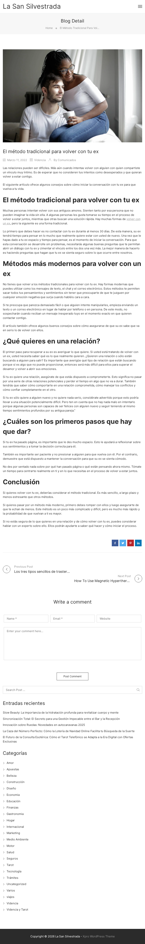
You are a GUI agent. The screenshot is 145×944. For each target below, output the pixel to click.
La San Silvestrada (32, 6)
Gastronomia (15, 814)
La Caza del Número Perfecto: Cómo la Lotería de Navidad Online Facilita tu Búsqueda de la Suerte (69, 731)
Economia (13, 795)
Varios (11, 890)
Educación (13, 801)
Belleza (11, 775)
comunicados (67, 160)
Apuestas (13, 769)
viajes (10, 897)
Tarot (10, 865)
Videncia (40, 160)
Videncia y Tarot (17, 909)
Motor (11, 846)
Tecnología (14, 871)
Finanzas (13, 807)
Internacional (15, 827)
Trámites (12, 878)
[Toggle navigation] (140, 6)
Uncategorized (16, 884)
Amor (10, 763)
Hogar (11, 820)
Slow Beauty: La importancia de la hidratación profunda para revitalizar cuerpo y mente (61, 712)
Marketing (13, 833)
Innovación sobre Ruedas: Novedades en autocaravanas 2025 (44, 725)
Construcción (16, 782)
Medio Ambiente (18, 839)
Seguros (12, 858)
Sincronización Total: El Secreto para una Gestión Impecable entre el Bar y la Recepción (61, 719)
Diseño (11, 788)
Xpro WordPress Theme (99, 936)
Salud (10, 852)
